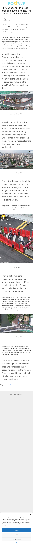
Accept (16, 530)
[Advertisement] (16, 465)
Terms (14, 542)
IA (6, 385)
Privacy (18, 542)
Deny (16, 534)
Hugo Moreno (7, 19)
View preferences (16, 539)
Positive (10, 385)
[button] (30, 514)
